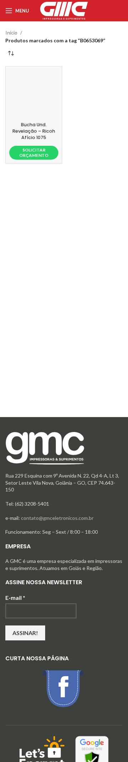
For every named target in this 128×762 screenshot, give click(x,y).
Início (11, 33)
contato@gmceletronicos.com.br (57, 518)
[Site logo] (64, 10)
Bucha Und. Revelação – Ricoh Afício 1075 (33, 131)
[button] (33, 153)
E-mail (15, 597)
